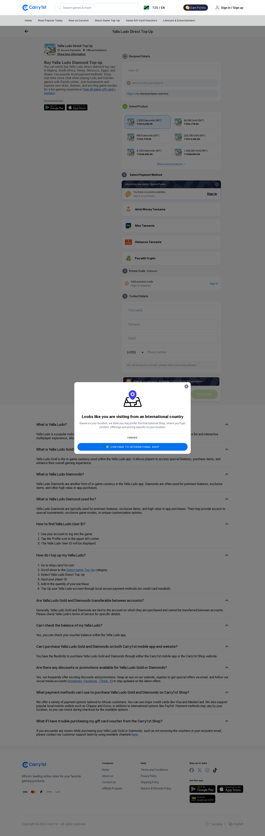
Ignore (132, 437)
